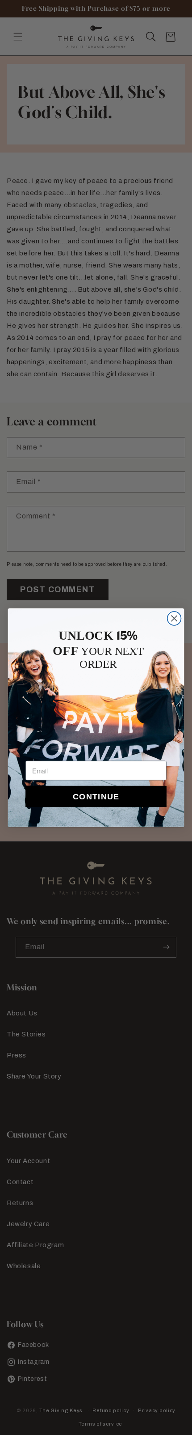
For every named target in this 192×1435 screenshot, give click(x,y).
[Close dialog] (174, 618)
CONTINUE (96, 796)
